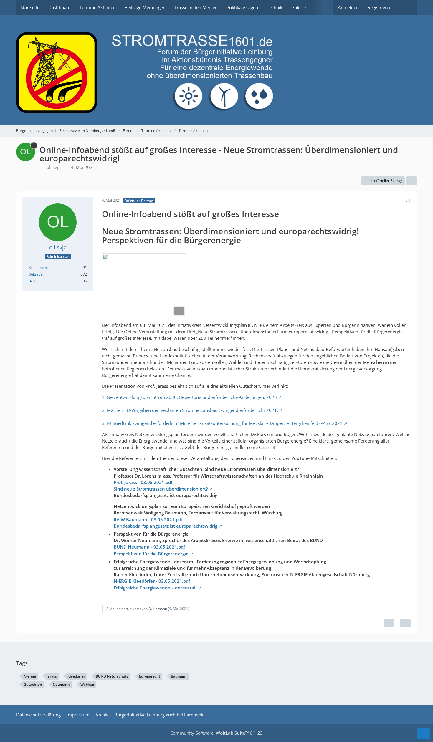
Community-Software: (216, 733)
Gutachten (33, 684)
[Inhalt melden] (389, 623)
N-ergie (30, 676)
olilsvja (54, 167)
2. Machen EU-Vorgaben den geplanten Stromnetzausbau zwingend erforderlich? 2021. (190, 410)
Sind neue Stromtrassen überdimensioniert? (161, 489)
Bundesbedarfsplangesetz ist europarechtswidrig (165, 526)
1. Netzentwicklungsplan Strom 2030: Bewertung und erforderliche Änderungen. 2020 (189, 397)
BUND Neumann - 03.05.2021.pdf (149, 547)
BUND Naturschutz (112, 676)
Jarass (52, 676)
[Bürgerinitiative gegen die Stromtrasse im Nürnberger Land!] (216, 70)
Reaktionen (38, 267)
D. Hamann (157, 608)
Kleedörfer (76, 676)
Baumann (179, 676)
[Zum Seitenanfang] (423, 733)
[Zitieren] (405, 623)
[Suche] (406, 7)
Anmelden (348, 7)
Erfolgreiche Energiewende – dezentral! (155, 588)
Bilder (33, 281)
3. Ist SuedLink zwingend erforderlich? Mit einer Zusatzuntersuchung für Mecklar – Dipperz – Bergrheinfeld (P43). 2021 (222, 423)
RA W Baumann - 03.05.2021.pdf (148, 519)
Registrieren (380, 7)
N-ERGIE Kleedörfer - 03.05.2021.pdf (152, 581)
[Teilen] (411, 180)
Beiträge (36, 274)
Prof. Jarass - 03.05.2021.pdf (143, 482)
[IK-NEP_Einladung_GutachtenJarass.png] (144, 285)
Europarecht (149, 676)
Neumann (61, 684)
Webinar (87, 684)
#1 (408, 200)
